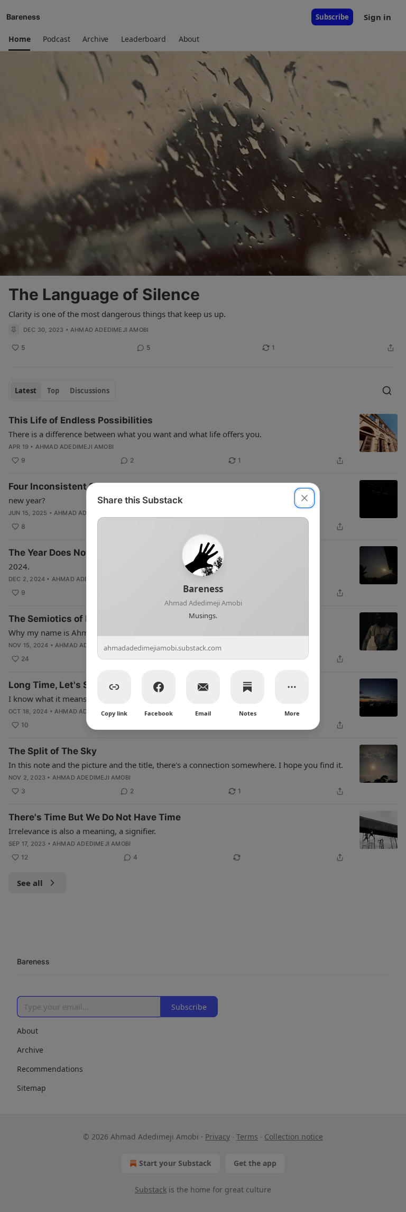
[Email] (203, 687)
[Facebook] (159, 687)
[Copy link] (114, 687)
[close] (304, 498)
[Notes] (247, 687)
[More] (292, 687)
